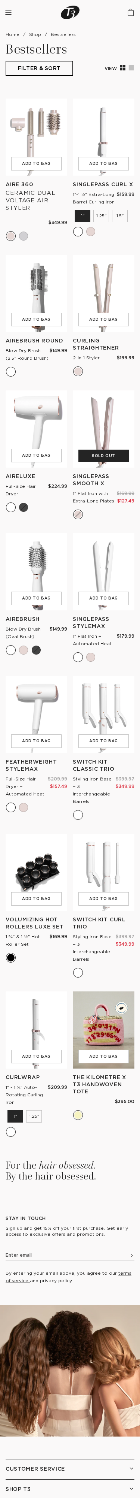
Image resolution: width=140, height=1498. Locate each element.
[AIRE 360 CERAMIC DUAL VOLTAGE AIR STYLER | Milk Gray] (23, 236)
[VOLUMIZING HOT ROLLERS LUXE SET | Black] (10, 957)
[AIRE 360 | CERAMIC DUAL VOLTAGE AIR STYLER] (36, 137)
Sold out (103, 456)
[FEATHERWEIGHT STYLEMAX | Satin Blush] (23, 807)
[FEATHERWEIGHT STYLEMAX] (36, 714)
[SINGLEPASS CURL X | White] (78, 231)
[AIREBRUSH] (36, 571)
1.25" (101, 216)
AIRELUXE (20, 476)
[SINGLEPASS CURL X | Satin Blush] (90, 231)
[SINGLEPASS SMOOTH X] (103, 429)
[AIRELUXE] (36, 429)
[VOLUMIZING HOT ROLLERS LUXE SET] (36, 872)
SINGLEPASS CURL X (103, 184)
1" (82, 216)
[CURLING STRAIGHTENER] (103, 293)
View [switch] (119, 68)
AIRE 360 (19, 184)
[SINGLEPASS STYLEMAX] (103, 571)
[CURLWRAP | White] (10, 1131)
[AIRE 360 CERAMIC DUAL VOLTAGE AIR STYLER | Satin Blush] (10, 236)
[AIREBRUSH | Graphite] (36, 650)
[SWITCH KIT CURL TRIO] (103, 872)
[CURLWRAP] (36, 1030)
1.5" (120, 216)
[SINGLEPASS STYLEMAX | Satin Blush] (90, 657)
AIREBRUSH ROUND (34, 340)
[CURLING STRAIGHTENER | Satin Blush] (78, 371)
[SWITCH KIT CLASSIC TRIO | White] (78, 814)
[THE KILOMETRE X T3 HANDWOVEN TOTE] (103, 1030)
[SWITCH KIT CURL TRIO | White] (78, 972)
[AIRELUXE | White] (10, 507)
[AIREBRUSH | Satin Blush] (23, 650)
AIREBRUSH (23, 619)
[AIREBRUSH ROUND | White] (10, 371)
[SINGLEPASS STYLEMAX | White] (78, 657)
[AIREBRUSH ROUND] (36, 293)
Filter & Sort (39, 68)
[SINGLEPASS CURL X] (103, 137)
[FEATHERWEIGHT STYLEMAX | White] (10, 807)
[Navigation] (8, 12)
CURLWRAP (23, 1077)
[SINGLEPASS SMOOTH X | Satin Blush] (78, 514)
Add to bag (36, 163)
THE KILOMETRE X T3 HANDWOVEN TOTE (99, 1084)
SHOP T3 (18, 1489)
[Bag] (130, 12)
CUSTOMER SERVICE (35, 1468)
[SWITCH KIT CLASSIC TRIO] (103, 714)
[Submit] (129, 1256)
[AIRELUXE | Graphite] (23, 507)
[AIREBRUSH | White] (10, 650)
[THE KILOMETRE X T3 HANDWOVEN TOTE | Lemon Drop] (78, 1115)
